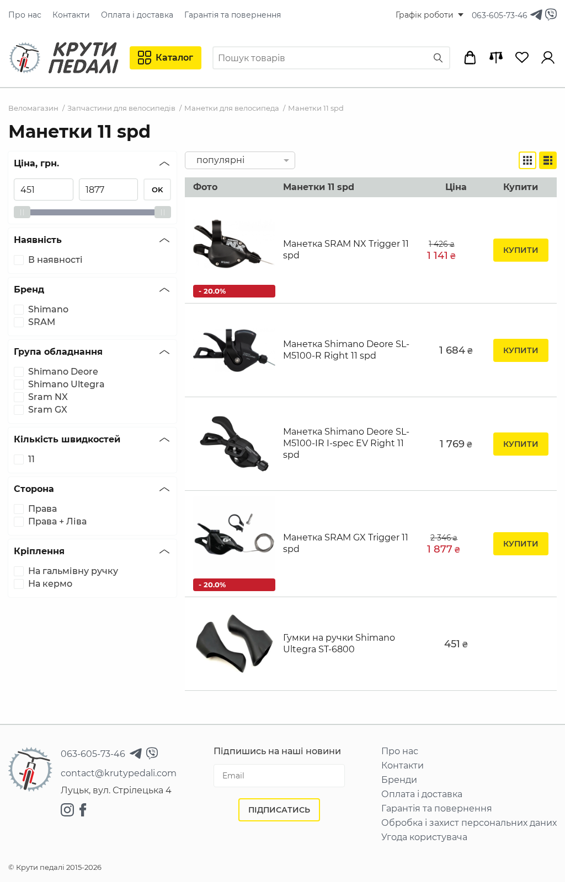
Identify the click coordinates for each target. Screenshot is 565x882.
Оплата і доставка (137, 15)
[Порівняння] (496, 58)
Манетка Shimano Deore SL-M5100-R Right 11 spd (346, 350)
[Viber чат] (551, 15)
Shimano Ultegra (66, 384)
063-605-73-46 (499, 15)
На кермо (50, 584)
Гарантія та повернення (232, 15)
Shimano (48, 310)
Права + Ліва (57, 522)
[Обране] (522, 58)
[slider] (22, 212)
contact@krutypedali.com (119, 773)
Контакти (71, 15)
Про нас (24, 15)
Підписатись (279, 810)
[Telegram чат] (536, 15)
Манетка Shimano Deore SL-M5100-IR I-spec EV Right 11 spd (346, 443)
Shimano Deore (63, 372)
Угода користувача (424, 837)
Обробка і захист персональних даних (469, 823)
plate (527, 160)
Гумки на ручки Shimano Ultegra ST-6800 (339, 643)
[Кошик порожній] (470, 58)
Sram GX (47, 410)
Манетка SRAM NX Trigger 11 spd (346, 250)
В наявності (55, 260)
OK (157, 189)
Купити (521, 250)
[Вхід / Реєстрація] (548, 58)
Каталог (174, 57)
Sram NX (48, 397)
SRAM (41, 322)
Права (42, 509)
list (548, 160)
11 (31, 459)
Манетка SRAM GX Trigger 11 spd (345, 543)
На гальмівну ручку (73, 571)
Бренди (399, 780)
